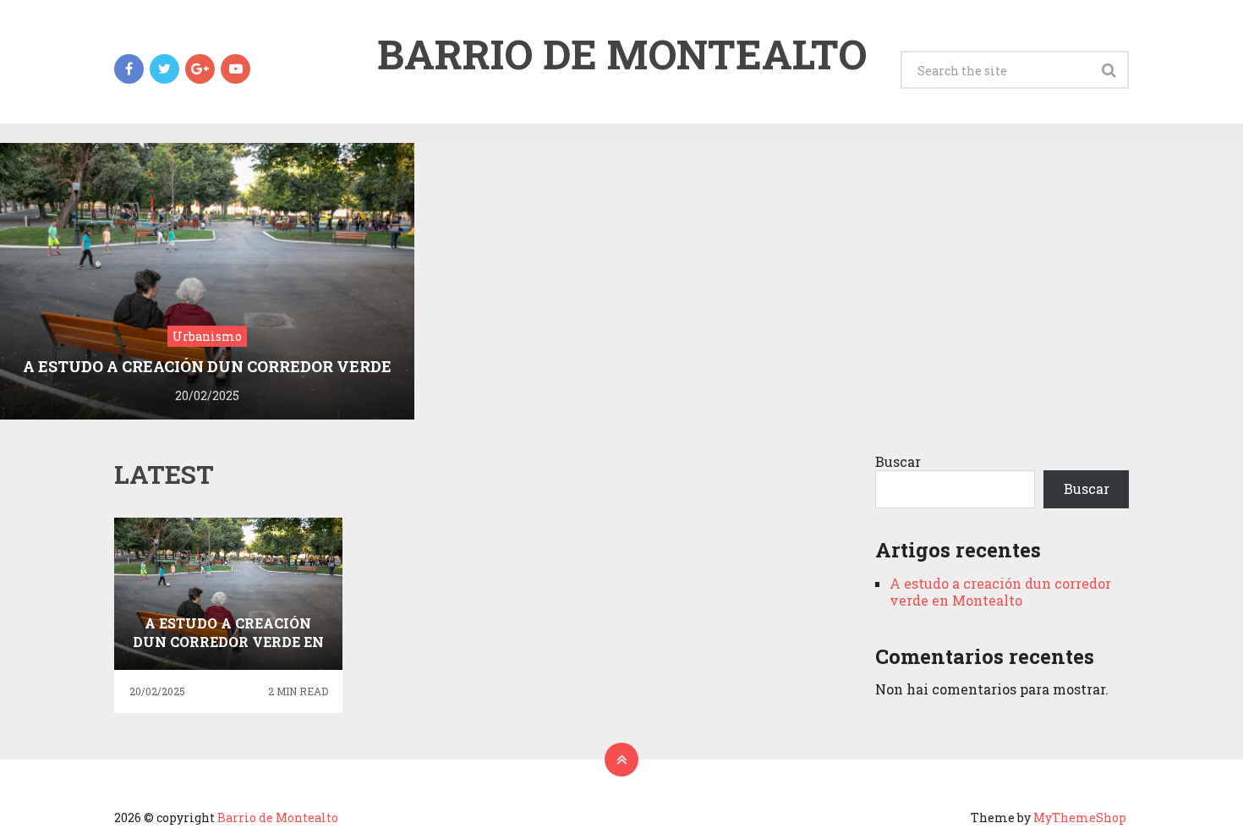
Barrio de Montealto (622, 54)
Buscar (898, 461)
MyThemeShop (1079, 817)
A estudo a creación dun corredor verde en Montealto (1000, 591)
